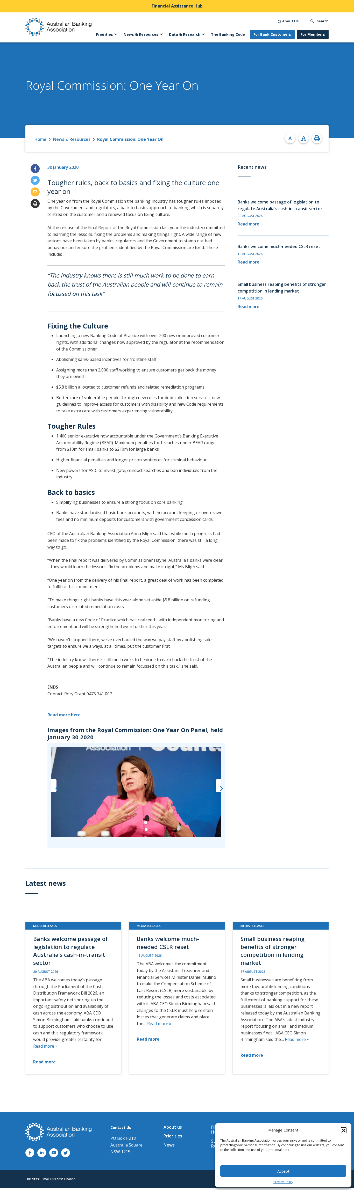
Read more (248, 224)
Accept (283, 1171)
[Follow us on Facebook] (29, 1152)
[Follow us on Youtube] (53, 1152)
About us (173, 1127)
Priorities (173, 1136)
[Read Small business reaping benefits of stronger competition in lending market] (281, 998)
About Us (290, 21)
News (169, 1145)
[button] (343, 1130)
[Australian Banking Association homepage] (58, 27)
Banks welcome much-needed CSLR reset (279, 246)
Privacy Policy (283, 1182)
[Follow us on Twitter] (65, 1152)
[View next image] (218, 785)
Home (40, 139)
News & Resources (71, 139)
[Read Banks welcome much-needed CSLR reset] (177, 998)
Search (322, 21)
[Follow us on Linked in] (41, 1152)
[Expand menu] (116, 34)
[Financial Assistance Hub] (177, 6)
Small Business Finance (58, 1179)
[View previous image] (53, 785)
